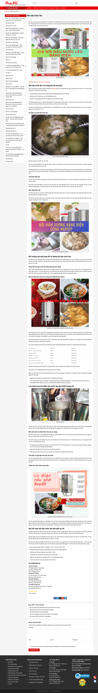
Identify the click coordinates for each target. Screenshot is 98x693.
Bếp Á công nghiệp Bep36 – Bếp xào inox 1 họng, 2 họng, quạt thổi (15, 29)
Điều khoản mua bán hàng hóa (15, 666)
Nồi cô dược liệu (10, 109)
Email (52, 639)
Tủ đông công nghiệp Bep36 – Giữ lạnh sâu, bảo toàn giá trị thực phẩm (14, 134)
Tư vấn (29, 8)
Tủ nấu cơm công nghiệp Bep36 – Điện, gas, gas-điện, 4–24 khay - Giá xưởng (14, 149)
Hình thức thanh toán (13, 677)
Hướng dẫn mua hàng (13, 668)
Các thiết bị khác (10, 49)
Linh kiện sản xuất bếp (11, 62)
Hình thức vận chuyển (13, 679)
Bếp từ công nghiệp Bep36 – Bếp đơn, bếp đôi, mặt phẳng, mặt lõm (14, 46)
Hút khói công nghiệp (11, 57)
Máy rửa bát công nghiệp (12, 81)
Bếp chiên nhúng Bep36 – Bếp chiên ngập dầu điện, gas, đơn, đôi (14, 38)
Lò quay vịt (8, 72)
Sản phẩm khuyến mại (11, 131)
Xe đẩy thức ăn (9, 161)
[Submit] (76, 3)
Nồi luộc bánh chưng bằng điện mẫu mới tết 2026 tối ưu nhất (45, 607)
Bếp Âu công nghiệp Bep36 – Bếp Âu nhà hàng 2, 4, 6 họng (15, 34)
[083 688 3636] (86, 677)
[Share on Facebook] (55, 598)
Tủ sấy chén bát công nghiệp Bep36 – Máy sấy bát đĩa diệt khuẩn (15, 155)
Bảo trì (46, 8)
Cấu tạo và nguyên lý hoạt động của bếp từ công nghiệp (43, 614)
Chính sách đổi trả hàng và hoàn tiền (17, 675)
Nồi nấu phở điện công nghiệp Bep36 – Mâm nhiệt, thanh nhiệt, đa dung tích (15, 124)
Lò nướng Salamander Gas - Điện (14, 70)
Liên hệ (63, 8)
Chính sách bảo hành (13, 671)
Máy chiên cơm (9, 75)
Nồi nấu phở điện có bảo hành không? (39, 612)
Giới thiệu (10, 662)
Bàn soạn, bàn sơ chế (11, 25)
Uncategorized (9, 158)
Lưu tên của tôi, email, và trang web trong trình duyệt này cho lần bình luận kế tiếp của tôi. (53, 646)
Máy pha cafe (9, 78)
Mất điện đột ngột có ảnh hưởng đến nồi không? (42, 609)
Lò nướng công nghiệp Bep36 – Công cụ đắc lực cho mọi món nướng (15, 66)
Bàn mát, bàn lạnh (10, 23)
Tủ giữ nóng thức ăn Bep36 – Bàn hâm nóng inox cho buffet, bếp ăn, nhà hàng (14, 140)
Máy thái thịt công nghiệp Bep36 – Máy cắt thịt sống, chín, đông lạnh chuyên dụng (14, 95)
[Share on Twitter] (57, 598)
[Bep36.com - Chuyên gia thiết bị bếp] (17, 3)
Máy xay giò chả (10, 99)
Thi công (41, 8)
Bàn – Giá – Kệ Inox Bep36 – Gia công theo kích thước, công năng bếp (15, 19)
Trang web (74, 639)
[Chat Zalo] (86, 681)
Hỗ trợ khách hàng (12, 664)
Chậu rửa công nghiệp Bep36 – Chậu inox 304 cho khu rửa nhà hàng (15, 53)
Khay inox (8, 60)
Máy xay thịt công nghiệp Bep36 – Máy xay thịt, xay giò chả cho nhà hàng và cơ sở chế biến (14, 104)
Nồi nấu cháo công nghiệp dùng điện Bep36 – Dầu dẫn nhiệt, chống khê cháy (15, 119)
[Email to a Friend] (60, 598)
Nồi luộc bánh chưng (11, 114)
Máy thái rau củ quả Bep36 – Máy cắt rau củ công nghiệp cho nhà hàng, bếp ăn (15, 88)
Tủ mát (7, 145)
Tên (30, 639)
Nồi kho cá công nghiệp (11, 111)
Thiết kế (35, 8)
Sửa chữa (52, 8)
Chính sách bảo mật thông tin (15, 673)
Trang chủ (7, 11)
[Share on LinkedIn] (65, 598)
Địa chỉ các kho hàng (13, 682)
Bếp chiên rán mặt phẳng (12, 42)
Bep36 (54, 88)
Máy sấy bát (9, 84)
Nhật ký (58, 8)
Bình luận (31, 627)
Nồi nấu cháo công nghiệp (43, 82)
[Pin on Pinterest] (63, 598)
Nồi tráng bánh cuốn (10, 128)
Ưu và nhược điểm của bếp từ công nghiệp (40, 616)
